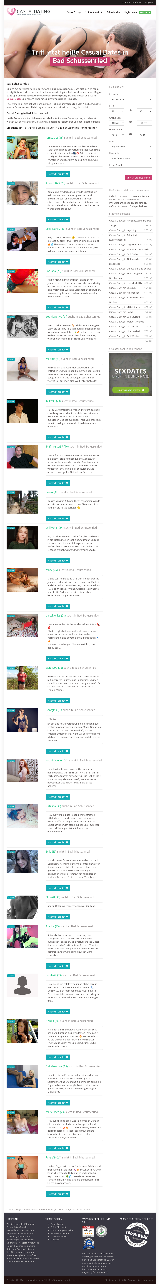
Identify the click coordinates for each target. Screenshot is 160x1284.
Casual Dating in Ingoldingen (130, 230)
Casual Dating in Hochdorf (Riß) (130, 282)
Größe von (115, 117)
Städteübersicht (93, 12)
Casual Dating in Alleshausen (130, 292)
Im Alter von (115, 106)
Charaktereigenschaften (62, 1230)
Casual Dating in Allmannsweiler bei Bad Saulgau (130, 223)
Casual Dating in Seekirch (130, 287)
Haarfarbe (114, 153)
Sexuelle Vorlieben (60, 1233)
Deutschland (28, 1209)
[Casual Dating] (28, 12)
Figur (112, 141)
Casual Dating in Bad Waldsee (130, 337)
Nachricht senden (57, 173)
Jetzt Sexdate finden (139, 177)
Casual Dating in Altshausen (130, 327)
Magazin (149, 2)
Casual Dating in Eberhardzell (130, 332)
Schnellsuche (113, 12)
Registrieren (137, 12)
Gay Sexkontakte (59, 1236)
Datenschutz (134, 1280)
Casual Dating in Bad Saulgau (130, 316)
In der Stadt (115, 164)
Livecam (126, 2)
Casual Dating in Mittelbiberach (130, 307)
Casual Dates (14, 98)
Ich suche (114, 94)
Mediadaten (111, 1280)
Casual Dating (74, 12)
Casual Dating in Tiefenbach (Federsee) (130, 261)
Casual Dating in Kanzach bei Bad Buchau (130, 300)
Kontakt (122, 1280)
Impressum (147, 1280)
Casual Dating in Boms (130, 311)
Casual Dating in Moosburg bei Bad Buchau (130, 276)
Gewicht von (115, 129)
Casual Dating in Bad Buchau (130, 255)
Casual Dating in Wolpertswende (130, 322)
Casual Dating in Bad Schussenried (73, 1209)
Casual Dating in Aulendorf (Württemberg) (130, 237)
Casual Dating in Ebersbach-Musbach (130, 250)
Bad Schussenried (86, 138)
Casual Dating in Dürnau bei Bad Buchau (130, 269)
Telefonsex (137, 2)
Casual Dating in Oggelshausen (130, 244)
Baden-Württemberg (45, 1209)
